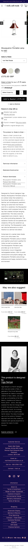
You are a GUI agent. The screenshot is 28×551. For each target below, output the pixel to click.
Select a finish (6, 57)
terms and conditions (15, 144)
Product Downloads (9, 176)
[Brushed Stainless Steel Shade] (17, 71)
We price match (21, 122)
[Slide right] (26, 23)
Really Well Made (15, 545)
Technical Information (10, 163)
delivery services (9, 114)
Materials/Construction (11, 170)
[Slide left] (1, 23)
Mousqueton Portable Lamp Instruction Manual (12, 185)
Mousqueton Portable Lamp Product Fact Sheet (12, 181)
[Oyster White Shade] (11, 71)
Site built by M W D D (14, 548)
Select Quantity (8, 92)
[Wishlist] (22, 6)
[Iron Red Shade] (4, 71)
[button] (2, 6)
